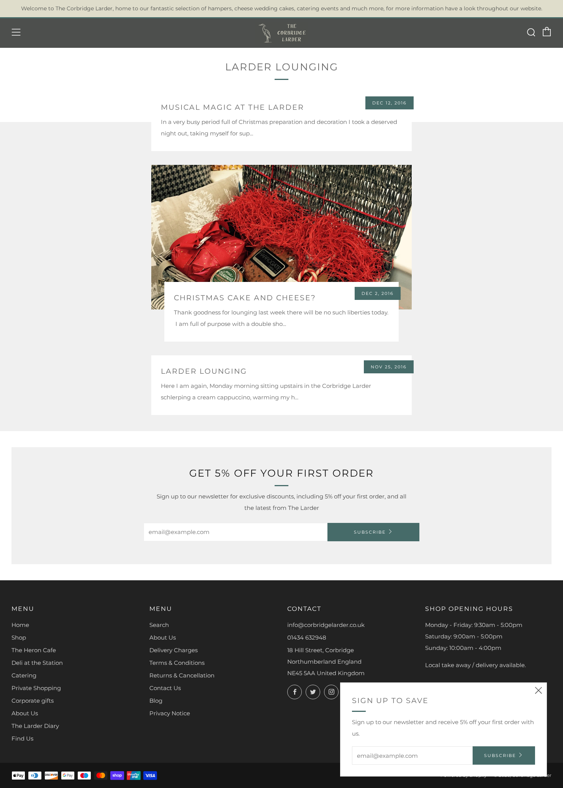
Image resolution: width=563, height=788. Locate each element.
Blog (155, 700)
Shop (18, 637)
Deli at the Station (37, 662)
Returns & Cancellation (181, 675)
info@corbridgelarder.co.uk (326, 624)
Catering (23, 675)
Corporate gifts (32, 700)
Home (20, 624)
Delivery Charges (173, 650)
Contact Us (165, 688)
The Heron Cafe (33, 650)
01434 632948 (306, 637)
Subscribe (370, 532)
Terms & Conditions (177, 662)
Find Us (22, 738)
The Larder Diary (35, 725)
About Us (24, 713)
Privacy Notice (169, 713)
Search (159, 624)
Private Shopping (36, 688)
